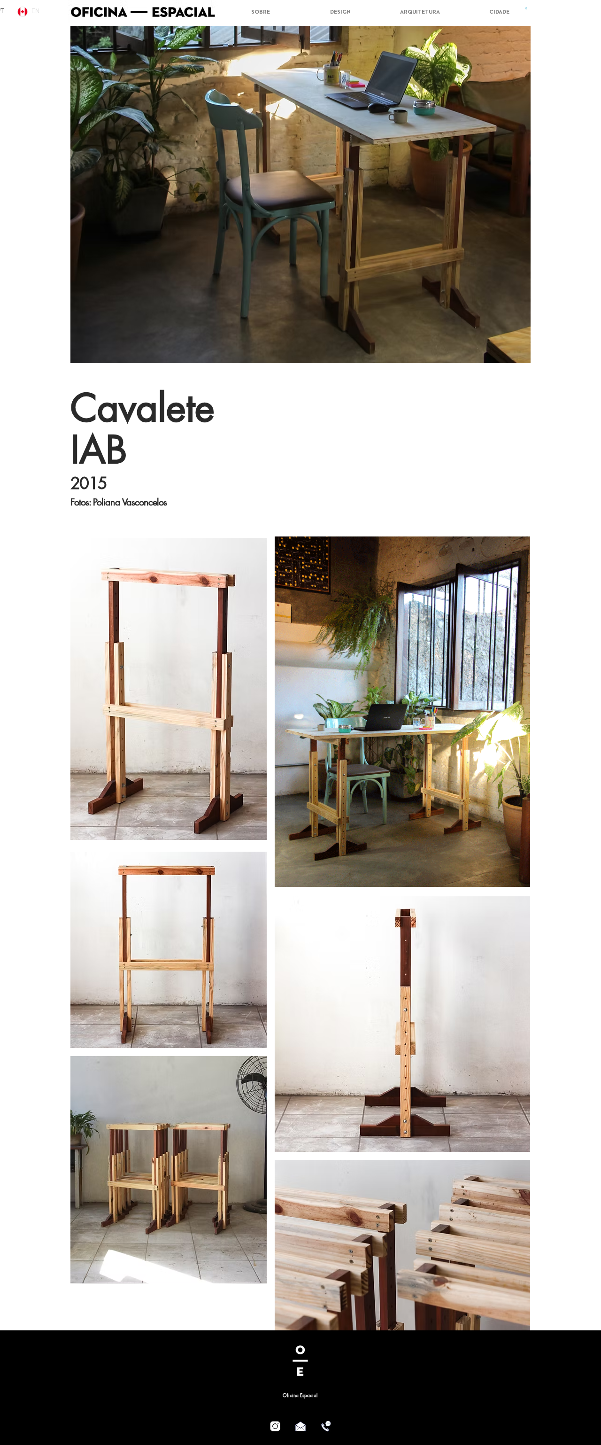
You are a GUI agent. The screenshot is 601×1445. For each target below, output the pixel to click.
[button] (526, 10)
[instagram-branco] (275, 1426)
